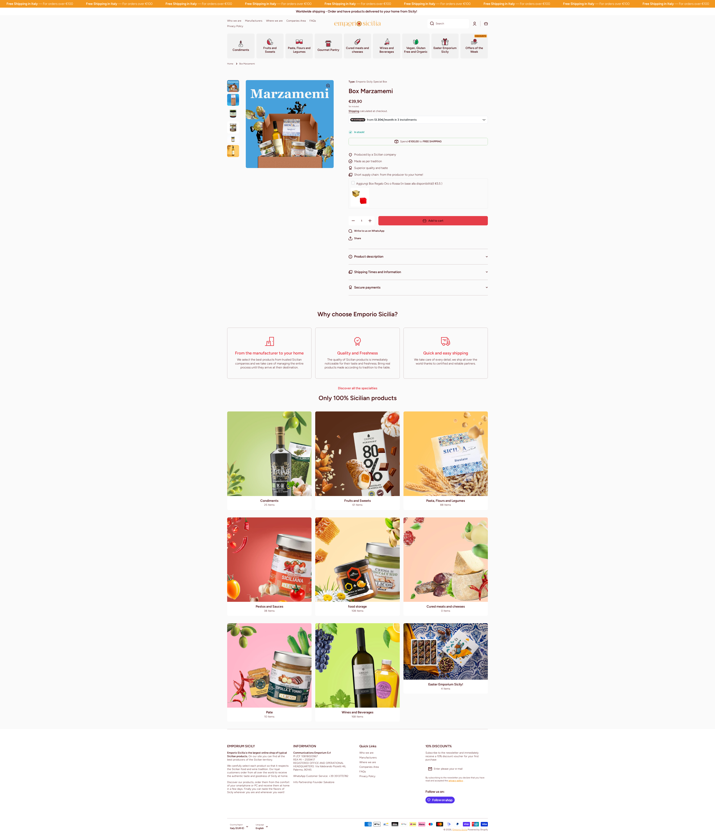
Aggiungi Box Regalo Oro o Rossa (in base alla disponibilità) (399, 183)
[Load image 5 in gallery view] (233, 139)
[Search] (430, 23)
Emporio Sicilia (459, 829)
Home (230, 63)
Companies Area (369, 767)
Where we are (367, 762)
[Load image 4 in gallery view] (233, 127)
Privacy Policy (367, 776)
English (260, 828)
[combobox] (448, 23)
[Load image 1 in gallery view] (233, 86)
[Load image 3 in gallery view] (233, 114)
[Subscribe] (483, 769)
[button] (355, 238)
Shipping (354, 111)
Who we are (366, 752)
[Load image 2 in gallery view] (233, 100)
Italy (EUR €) (237, 828)
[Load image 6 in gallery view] (233, 151)
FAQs (362, 771)
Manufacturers (368, 757)
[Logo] (357, 23)
